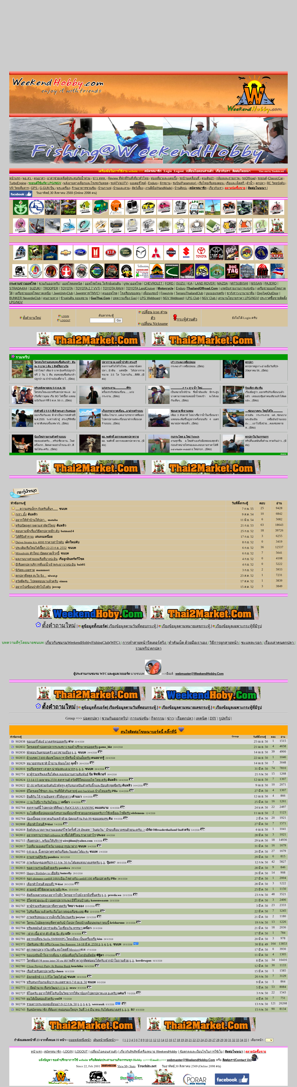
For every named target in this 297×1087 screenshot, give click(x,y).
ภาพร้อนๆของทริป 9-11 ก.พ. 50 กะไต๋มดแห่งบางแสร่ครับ (63, 862)
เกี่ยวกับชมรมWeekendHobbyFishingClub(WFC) (83, 643)
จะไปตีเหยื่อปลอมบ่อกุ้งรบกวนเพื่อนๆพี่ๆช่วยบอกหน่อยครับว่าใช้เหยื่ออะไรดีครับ (78, 813)
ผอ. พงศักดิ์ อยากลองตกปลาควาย (120, 436)
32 (233, 1040)
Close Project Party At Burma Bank (49, 966)
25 (206, 1040)
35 (245, 1040)
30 (225, 1040)
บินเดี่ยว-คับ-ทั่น (254, 387)
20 (186, 1040)
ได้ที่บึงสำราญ (25, 536)
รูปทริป (224, 718)
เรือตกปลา (184, 718)
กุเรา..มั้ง (21, 514)
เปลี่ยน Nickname (154, 324)
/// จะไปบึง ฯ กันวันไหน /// (43, 802)
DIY (213, 718)
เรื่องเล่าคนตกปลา (279, 643)
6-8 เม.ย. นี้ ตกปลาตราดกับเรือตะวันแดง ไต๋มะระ (58, 851)
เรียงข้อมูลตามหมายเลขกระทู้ (186, 626)
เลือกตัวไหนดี (36, 824)
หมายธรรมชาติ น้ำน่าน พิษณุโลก (48, 763)
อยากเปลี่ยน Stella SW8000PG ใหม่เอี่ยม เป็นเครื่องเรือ (62, 939)
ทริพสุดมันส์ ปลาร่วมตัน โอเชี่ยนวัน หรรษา (55, 928)
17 (174, 1040)
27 (214, 1040)
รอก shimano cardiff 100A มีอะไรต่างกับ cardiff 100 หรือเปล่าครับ (68, 878)
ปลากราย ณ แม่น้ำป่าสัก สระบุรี (119, 362)
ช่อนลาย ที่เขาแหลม (182, 410)
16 (170, 1040)
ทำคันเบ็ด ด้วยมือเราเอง (188, 643)
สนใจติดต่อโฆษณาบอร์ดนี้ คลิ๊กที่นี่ (149, 732)
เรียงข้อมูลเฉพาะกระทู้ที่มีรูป (238, 626)
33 (237, 1040)
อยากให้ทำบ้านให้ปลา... (31, 520)
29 (221, 1040)
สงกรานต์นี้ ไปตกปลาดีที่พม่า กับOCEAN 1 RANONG (60, 807)
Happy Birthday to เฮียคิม (43, 873)
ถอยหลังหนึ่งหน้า (80, 1040)
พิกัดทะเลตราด (25, 570)
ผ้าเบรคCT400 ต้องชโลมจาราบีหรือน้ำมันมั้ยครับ (58, 758)
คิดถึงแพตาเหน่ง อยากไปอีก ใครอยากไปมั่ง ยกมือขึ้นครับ (64, 895)
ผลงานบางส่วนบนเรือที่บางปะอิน (37, 559)
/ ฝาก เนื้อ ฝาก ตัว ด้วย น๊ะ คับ (46, 933)
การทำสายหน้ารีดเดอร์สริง (145, 643)
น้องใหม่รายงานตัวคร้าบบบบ (50, 436)
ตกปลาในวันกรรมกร (256, 436)
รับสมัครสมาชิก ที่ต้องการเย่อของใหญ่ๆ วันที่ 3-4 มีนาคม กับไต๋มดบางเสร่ (74, 1009)
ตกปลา (249, 362)
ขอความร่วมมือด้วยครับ (42, 868)
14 (162, 1040)
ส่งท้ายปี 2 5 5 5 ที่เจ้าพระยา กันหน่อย (54, 410)
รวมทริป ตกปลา (148, 648)
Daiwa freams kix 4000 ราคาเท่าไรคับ (40, 542)
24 (202, 1040)
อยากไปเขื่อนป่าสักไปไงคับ (33, 587)
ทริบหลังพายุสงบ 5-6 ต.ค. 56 (49, 387)
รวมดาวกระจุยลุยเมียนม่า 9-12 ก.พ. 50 (52, 1004)
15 (166, 1040)
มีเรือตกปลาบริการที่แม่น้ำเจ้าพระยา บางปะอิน (46, 564)
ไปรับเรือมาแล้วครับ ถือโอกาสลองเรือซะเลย (55, 911)
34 (241, 1040)
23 (198, 1040)
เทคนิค (201, 718)
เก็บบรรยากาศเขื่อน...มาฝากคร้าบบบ (122, 410)
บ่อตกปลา (91, 718)
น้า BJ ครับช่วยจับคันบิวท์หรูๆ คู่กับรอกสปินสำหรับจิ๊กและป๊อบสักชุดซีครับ (74, 785)
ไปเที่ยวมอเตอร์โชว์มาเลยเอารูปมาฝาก (52, 846)
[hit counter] (108, 1066)
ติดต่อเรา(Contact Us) (237, 1060)
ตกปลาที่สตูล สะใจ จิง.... (31, 575)
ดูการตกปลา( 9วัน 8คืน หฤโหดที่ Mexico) (54, 949)
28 (218, 1040)
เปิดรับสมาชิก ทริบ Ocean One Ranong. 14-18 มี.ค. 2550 (63, 944)
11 (150, 1040)
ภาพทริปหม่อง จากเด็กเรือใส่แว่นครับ (51, 917)
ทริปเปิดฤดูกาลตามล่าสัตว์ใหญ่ (35, 525)
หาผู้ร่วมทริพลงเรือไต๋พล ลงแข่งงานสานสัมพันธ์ (57, 774)
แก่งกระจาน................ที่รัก (116, 387)
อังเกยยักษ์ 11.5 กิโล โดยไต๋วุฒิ (47, 977)
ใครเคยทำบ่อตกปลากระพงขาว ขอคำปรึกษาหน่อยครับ (62, 747)
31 (229, 1040)
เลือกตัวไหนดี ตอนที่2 (41, 884)
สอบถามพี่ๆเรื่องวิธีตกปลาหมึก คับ (37, 531)
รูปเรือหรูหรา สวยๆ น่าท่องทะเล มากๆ (51, 769)
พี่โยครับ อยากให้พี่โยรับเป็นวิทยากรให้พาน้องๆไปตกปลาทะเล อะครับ (72, 993)
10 (146, 1040)
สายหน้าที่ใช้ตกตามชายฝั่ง (44, 889)
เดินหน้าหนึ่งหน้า (104, 1040)
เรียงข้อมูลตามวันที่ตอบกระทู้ (132, 626)
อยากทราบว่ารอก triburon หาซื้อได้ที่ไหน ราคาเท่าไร (61, 835)
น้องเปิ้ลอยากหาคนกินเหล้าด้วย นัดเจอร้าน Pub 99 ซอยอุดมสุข (68, 818)
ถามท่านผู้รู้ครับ (37, 857)
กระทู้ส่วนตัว (187, 319)
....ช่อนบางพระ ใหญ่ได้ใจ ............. (264, 410)
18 (178, 1040)
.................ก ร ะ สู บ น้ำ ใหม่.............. (191, 387)
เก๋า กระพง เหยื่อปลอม (183, 362)
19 (182, 1040)
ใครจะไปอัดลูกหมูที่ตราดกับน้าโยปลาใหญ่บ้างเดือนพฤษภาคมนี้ (68, 922)
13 (158, 1040)
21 (190, 1040)
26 (210, 1040)
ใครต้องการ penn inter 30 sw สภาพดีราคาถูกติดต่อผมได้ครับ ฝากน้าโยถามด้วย (78, 960)
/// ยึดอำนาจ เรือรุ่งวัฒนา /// (45, 987)
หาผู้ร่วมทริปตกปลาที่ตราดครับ (47, 906)
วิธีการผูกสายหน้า (224, 643)
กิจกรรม (158, 718)
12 (154, 1040)
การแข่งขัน (139, 718)
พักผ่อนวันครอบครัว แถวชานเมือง (49, 752)
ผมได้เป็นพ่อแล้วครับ (40, 998)
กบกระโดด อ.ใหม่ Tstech (185, 436)
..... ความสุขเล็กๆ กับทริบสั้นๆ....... (37, 509)
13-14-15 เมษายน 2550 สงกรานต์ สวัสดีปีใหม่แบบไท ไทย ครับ (67, 780)
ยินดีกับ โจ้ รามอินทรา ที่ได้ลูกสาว (49, 796)
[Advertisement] (148, 36)
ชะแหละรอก (252, 643)
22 (194, 1040)
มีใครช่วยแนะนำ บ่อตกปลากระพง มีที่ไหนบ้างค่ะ (58, 900)
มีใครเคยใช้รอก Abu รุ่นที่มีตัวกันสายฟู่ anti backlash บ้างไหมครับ (69, 791)
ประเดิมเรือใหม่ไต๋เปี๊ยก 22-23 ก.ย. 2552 (41, 548)
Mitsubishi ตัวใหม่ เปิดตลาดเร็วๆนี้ (37, 553)
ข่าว (170, 718)
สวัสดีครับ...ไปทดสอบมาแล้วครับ (37, 581)
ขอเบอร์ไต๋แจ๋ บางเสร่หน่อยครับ (47, 741)
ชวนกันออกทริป (115, 718)
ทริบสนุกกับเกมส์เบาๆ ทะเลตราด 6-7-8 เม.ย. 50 (57, 982)
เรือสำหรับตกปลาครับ (41, 971)
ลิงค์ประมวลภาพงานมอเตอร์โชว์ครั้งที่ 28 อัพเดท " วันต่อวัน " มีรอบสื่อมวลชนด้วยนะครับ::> (86, 830)
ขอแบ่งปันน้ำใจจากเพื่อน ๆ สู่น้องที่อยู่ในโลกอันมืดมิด (61, 955)
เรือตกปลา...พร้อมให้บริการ (44, 840)
